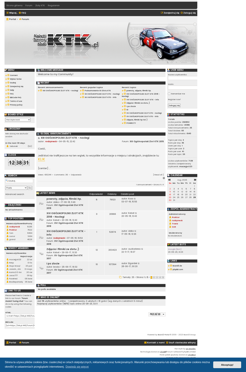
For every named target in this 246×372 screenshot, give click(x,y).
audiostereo (134, 248)
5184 (30, 236)
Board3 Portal (164, 334)
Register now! (174, 99)
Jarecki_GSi (15, 269)
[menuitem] (22, 13)
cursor (12, 236)
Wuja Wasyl (14, 266)
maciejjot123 (15, 259)
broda (56, 266)
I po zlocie (53, 263)
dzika (56, 202)
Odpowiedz (76, 174)
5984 (29, 233)
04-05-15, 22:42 (67, 141)
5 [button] (162, 277)
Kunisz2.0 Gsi (15, 272)
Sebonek (14, 146)
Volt (174, 226)
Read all (158, 174)
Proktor (13, 229)
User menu (177, 70)
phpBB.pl (192, 355)
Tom (11, 233)
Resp (11, 262)
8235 (29, 226)
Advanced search (14, 194)
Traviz (175, 223)
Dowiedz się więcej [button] (77, 366)
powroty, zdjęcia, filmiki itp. (64, 199)
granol (12, 239)
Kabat (56, 220)
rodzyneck (51, 141)
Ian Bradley (191, 349)
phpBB (163, 352)
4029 (29, 239)
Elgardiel (132, 263)
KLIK (41, 159)
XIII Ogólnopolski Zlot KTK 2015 (147, 141)
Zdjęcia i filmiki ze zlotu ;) (63, 249)
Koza (130, 198)
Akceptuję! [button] (227, 364)
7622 (29, 229)
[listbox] (17, 120)
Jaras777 (13, 275)
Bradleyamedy (16, 281)
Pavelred (13, 278)
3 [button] (156, 277)
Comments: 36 (61, 174)
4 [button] (159, 277)
